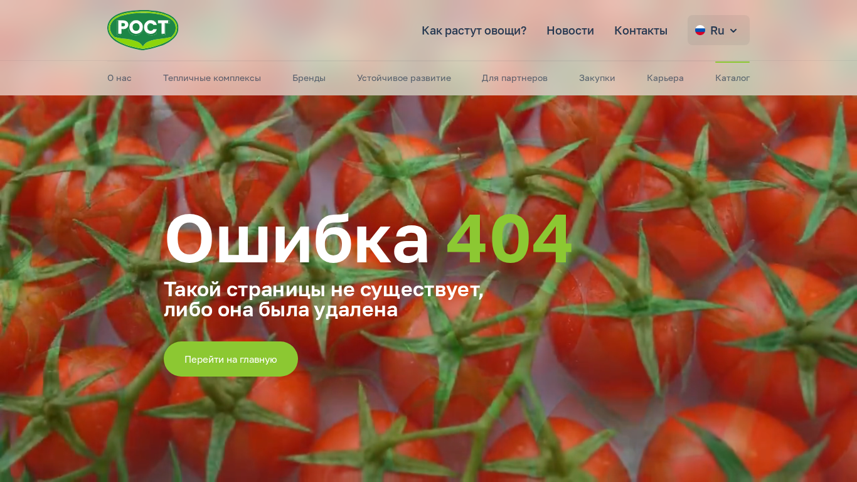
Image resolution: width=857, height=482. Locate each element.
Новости (570, 30)
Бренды (309, 77)
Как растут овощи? (474, 30)
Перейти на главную (230, 359)
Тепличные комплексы (212, 77)
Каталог (732, 77)
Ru (717, 30)
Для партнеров (515, 77)
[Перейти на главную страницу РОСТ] (143, 30)
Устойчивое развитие (404, 77)
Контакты (641, 30)
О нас (119, 77)
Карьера (665, 77)
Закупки (597, 77)
